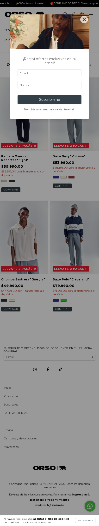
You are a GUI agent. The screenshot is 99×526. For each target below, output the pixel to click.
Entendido (85, 520)
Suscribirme (49, 99)
